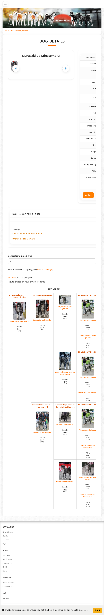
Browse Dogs (7, 563)
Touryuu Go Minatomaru (65, 425)
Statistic (5, 536)
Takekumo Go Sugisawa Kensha (88, 478)
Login (4, 544)
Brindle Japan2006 (87, 328)
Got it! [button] (97, 610)
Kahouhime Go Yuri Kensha (88, 393)
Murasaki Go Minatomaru (19, 321)
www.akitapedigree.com (19, 31)
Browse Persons (8, 586)
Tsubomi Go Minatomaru (42, 432)
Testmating (7, 555)
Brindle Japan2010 (42, 440)
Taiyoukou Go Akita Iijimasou (65, 308)
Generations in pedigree (20, 256)
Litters (5, 571)
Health (5, 567)
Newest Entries (8, 532)
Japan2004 (88, 399)
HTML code (12, 278)
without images (47, 269)
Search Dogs (7, 559)
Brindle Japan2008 (65, 489)
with (38, 269)
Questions (6, 598)
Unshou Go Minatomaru (23, 238)
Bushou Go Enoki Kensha (42, 320)
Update (88, 195)
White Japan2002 (88, 345)
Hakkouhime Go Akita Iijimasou (88, 337)
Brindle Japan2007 (65, 316)
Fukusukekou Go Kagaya (88, 320)
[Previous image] (15, 68)
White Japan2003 (88, 455)
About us (6, 540)
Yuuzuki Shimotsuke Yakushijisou (88, 447)
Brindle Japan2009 (42, 327)
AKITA (7, 31)
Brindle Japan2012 (19, 329)
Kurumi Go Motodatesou (65, 481)
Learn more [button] (83, 610)
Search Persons (8, 583)
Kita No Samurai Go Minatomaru (27, 233)
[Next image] (65, 68)
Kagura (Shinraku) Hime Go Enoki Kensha (65, 373)
